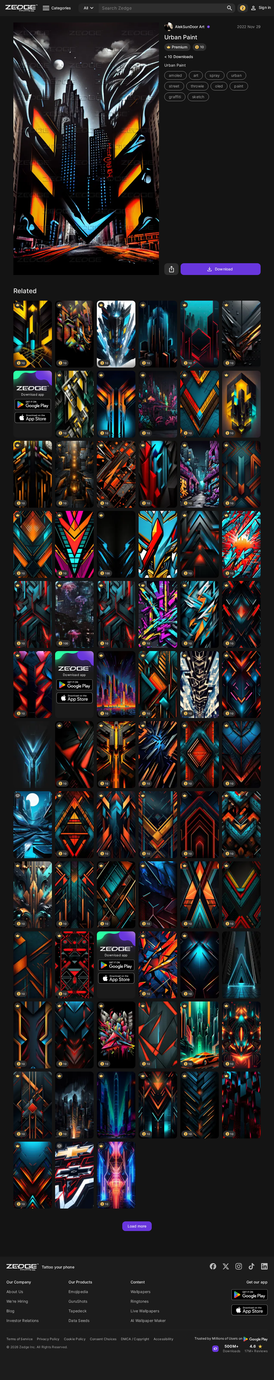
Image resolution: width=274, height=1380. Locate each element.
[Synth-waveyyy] (32, 824)
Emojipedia (78, 1291)
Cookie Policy (75, 1339)
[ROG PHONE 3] (32, 754)
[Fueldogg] (158, 544)
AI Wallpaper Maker (148, 1320)
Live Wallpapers (145, 1311)
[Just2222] (74, 1175)
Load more (137, 1226)
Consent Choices (103, 1339)
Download (224, 269)
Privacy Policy (48, 1339)
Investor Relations (22, 1320)
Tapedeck (77, 1311)
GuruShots (77, 1301)
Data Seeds (79, 1320)
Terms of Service (19, 1339)
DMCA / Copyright (135, 1339)
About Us (14, 1291)
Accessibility (163, 1339)
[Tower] (116, 1105)
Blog (10, 1311)
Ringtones (140, 1301)
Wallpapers (141, 1291)
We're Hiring (17, 1301)
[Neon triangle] (241, 964)
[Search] (229, 8)
